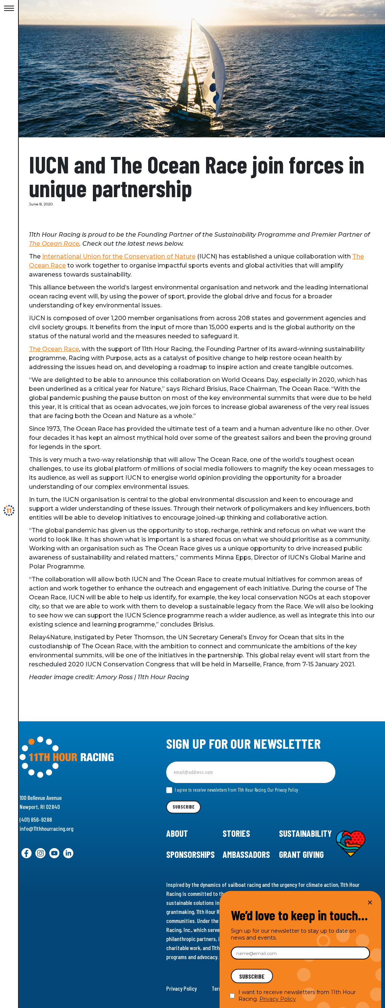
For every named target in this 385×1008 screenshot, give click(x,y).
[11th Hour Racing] (9, 510)
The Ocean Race (54, 243)
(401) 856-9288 (36, 819)
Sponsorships (190, 854)
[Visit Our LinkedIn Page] (68, 853)
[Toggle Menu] (9, 9)
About (177, 833)
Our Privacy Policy (282, 790)
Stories (236, 833)
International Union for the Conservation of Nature (119, 256)
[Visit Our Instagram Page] (40, 853)
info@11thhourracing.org (46, 828)
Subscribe (183, 807)
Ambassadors (246, 854)
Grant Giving (301, 854)
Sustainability (305, 833)
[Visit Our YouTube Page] (54, 853)
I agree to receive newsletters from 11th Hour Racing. (236, 790)
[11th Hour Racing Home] (75, 757)
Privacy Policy (181, 988)
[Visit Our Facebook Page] (26, 853)
